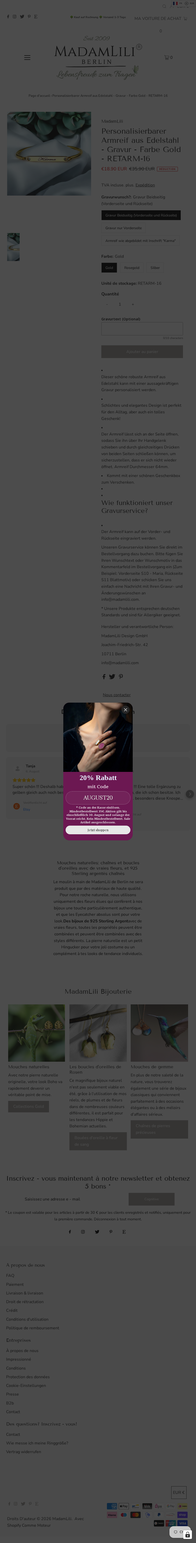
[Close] (125, 710)
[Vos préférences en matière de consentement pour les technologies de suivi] (187, 1534)
